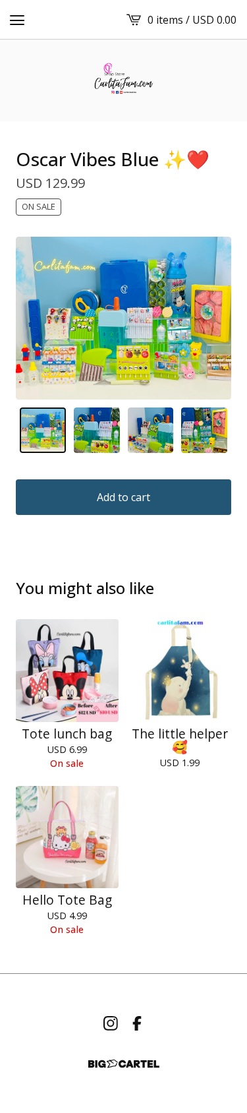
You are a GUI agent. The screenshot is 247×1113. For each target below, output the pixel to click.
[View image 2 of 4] (97, 430)
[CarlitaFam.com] (123, 80)
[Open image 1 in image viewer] (123, 318)
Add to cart (123, 497)
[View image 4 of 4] (204, 430)
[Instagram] (111, 1023)
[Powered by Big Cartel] (123, 1063)
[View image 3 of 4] (151, 430)
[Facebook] (137, 1023)
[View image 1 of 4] (43, 430)
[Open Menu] (17, 20)
